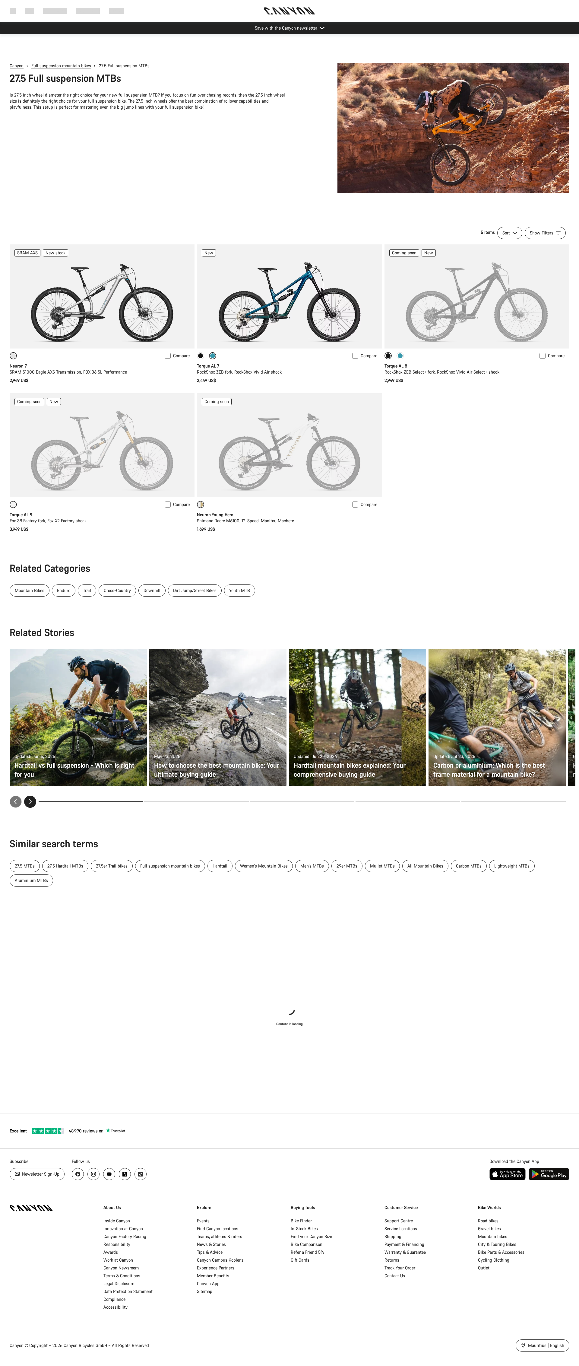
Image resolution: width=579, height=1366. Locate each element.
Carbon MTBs (469, 866)
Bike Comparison (306, 1244)
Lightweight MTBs (512, 866)
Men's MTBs (312, 866)
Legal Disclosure (118, 1283)
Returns (391, 1260)
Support (116, 11)
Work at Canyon (118, 1260)
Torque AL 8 (395, 366)
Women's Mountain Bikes (264, 866)
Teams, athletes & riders (219, 1236)
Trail (87, 590)
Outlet (483, 1268)
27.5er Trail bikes (112, 866)
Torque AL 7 (208, 366)
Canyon (17, 65)
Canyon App (208, 1283)
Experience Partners (215, 1268)
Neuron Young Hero (215, 514)
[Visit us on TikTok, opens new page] (140, 1174)
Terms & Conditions (121, 1275)
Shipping (392, 1236)
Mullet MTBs (382, 866)
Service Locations (400, 1228)
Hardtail (220, 866)
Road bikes (488, 1221)
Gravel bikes (489, 1228)
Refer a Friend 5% (307, 1252)
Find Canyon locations (217, 1228)
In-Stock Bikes (304, 1228)
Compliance (114, 1299)
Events (203, 1221)
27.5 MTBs (25, 866)
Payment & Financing (404, 1244)
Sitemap (204, 1291)
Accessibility (115, 1307)
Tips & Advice (210, 1252)
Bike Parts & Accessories (501, 1252)
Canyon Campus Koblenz (220, 1260)
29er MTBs (347, 866)
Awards (110, 1252)
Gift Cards (300, 1260)
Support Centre (398, 1221)
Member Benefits (213, 1275)
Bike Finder (301, 1221)
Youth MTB (239, 590)
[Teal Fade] (400, 355)
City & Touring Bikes (497, 1244)
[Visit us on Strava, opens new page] (125, 1174)
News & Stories (211, 1244)
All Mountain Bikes (425, 866)
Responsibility (116, 1244)
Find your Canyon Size (311, 1236)
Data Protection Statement (128, 1291)
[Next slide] (30, 802)
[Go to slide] (196, 801)
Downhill (152, 590)
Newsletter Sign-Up (40, 1174)
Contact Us (394, 1275)
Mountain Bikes (29, 590)
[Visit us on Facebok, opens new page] (78, 1174)
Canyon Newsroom (121, 1268)
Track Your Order (399, 1268)
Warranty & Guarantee (405, 1252)
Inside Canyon (116, 1221)
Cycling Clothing (493, 1260)
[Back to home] (289, 11)
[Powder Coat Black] (200, 355)
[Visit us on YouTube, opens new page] (109, 1174)
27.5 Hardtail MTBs (65, 866)
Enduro (63, 590)
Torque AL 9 (21, 514)
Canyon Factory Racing (124, 1236)
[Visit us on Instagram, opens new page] (93, 1174)
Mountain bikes (492, 1236)
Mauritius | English (545, 1345)
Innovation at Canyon (123, 1228)
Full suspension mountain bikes (61, 65)
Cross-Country (117, 590)
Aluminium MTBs (31, 880)
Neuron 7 (18, 366)
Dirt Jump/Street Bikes (195, 590)
